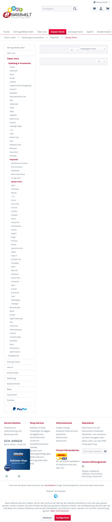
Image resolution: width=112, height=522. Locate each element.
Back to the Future (18, 174)
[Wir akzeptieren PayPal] (20, 409)
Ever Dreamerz (17, 167)
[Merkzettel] (94, 8)
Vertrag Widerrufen (16, 47)
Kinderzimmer (13, 383)
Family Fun (15, 222)
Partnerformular (37, 437)
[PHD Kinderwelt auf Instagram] (22, 476)
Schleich (13, 333)
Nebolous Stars (15, 145)
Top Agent (15, 263)
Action (13, 200)
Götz (11, 100)
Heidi (13, 185)
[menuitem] (59, 8)
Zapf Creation (15, 352)
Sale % (10, 367)
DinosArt (13, 89)
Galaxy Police (16, 182)
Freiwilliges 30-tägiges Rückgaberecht (40, 433)
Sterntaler (13, 341)
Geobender (14, 104)
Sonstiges (14, 304)
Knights (14, 233)
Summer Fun (16, 259)
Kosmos (13, 122)
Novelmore (15, 170)
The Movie (15, 189)
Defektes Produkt (38, 427)
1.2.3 (13, 196)
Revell (12, 311)
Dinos (13, 267)
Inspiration (12, 394)
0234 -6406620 (13, 441)
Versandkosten (50, 485)
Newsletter (61, 434)
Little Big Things (16, 126)
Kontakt (33, 447)
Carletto (13, 82)
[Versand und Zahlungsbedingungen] (68, 456)
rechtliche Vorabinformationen (39, 442)
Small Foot (14, 326)
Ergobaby (13, 93)
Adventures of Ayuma (19, 163)
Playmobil (14, 159)
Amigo (12, 67)
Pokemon (13, 148)
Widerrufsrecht (37, 457)
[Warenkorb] (107, 8)
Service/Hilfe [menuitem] (101, 2)
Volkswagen (15, 300)
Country (14, 211)
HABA (12, 108)
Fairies (13, 219)
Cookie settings (63, 427)
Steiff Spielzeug (15, 329)
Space (13, 252)
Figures (14, 193)
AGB (32, 463)
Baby (9, 389)
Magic (13, 237)
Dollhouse (15, 274)
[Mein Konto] (101, 8)
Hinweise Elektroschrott (67, 431)
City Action (15, 204)
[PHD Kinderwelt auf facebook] (10, 476)
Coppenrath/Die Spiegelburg (20, 85)
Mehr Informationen (60, 511)
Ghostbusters (16, 226)
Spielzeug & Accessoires (19, 63)
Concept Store (13, 362)
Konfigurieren (62, 517)
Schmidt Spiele (15, 337)
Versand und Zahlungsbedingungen (40, 452)
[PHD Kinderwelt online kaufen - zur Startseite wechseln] (16, 17)
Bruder (12, 78)
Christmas (15, 281)
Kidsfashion (13, 355)
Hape (12, 111)
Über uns (11, 53)
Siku (11, 322)
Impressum (61, 440)
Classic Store (13, 58)
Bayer (12, 74)
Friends (14, 289)
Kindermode (12, 372)
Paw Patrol (14, 152)
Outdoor (11, 400)
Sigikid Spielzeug (16, 318)
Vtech (12, 344)
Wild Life (14, 270)
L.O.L (11, 130)
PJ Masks (13, 156)
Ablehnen (47, 517)
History (14, 230)
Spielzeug (11, 378)
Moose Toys (14, 137)
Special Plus (15, 278)
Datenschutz (61, 437)
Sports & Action (17, 248)
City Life (14, 207)
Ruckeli (12, 315)
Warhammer (14, 348)
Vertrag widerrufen (39, 460)
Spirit (13, 285)
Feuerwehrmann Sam (18, 96)
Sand (13, 296)
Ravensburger (15, 307)
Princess (14, 241)
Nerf (11, 141)
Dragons (14, 215)
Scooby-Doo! (16, 178)
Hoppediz (13, 115)
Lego (11, 133)
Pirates (13, 244)
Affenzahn (13, 71)
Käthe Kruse (14, 119)
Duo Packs (15, 292)
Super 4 (14, 255)
